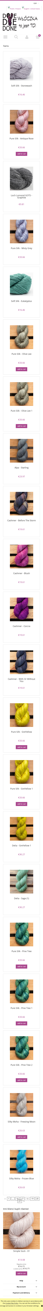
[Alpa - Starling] (21, 451)
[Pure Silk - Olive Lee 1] (21, 394)
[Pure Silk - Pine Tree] (21, 934)
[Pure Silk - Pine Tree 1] (21, 991)
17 (22, 1198)
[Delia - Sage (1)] (21, 881)
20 (37, 1198)
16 (17, 1198)
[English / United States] (31, 8)
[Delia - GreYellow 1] (21, 829)
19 (32, 1198)
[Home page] (21, 21)
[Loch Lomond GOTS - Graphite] (21, 178)
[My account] (27, 37)
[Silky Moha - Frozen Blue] (21, 1162)
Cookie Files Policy (11, 1303)
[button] (5, 37)
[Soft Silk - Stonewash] (21, 69)
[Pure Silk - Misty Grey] (21, 231)
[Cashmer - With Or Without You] (21, 662)
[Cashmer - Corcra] (21, 609)
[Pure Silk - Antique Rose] (21, 122)
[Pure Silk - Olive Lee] (21, 337)
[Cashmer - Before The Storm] (21, 504)
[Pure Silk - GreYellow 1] (21, 772)
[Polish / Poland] (14, 8)
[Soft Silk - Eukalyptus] (21, 284)
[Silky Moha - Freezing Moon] (21, 1105)
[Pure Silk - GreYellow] (21, 715)
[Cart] (37, 37)
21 (20, 1201)
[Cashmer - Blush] (21, 556)
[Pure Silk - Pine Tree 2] (21, 1048)
